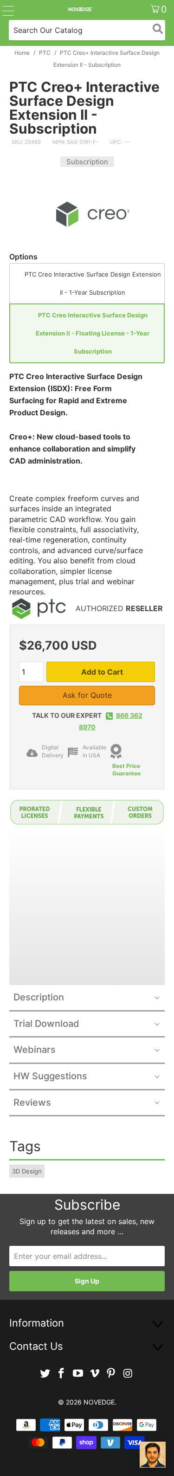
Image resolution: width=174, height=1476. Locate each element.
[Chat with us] (153, 1455)
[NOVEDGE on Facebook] (62, 1374)
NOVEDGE (99, 1402)
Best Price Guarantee (126, 769)
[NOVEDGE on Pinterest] (111, 1374)
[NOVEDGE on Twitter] (45, 1374)
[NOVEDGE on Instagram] (128, 1374)
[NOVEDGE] (80, 9)
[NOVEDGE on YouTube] (78, 1374)
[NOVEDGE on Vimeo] (95, 1374)
